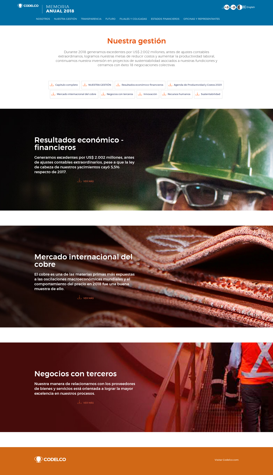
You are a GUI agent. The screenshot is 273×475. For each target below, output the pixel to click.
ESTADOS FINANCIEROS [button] (165, 22)
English (251, 7)
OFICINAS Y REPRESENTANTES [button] (201, 22)
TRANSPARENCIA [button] (91, 22)
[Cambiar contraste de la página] (239, 7)
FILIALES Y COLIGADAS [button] (133, 22)
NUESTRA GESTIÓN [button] (65, 22)
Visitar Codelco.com (227, 460)
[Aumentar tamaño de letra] (226, 7)
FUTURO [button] (110, 22)
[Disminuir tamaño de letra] (233, 7)
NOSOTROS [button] (43, 22)
